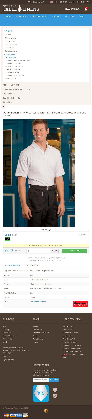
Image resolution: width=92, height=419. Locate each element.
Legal (5, 342)
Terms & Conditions (10, 336)
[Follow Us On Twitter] (55, 396)
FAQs (5, 326)
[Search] (7, 23)
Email (7, 356)
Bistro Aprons (10, 38)
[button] (87, 9)
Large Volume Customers (72, 351)
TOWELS (7, 102)
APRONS (8, 31)
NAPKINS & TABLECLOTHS (16, 89)
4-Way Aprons (10, 78)
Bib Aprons (9, 35)
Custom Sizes (68, 336)
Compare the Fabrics (70, 333)
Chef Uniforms (21, 17)
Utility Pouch (11, 57)
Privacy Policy (8, 339)
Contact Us (7, 333)
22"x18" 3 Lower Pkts (14, 64)
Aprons (9, 17)
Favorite (83, 235)
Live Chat (9, 359)
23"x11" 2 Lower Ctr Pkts (15, 66)
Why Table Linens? (69, 342)
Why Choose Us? (69, 339)
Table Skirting (69, 17)
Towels (81, 17)
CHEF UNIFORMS (11, 85)
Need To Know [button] (73, 9)
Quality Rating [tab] (31, 265)
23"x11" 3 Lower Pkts (14, 69)
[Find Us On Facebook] (55, 390)
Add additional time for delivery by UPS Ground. (46, 260)
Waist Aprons (10, 54)
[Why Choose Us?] (36, 2)
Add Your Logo (46, 230)
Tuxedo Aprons (11, 51)
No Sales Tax (67, 329)
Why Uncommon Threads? (72, 348)
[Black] (7, 239)
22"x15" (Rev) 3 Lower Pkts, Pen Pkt (18, 61)
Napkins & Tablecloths (39, 17)
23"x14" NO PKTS (13, 72)
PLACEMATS (9, 93)
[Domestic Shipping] (52, 2)
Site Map (6, 329)
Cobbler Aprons (11, 44)
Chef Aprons (10, 41)
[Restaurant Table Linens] (21, 7)
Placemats (56, 17)
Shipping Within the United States (74, 355)
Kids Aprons (9, 48)
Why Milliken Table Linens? (72, 345)
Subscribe (54, 379)
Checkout (85, 2)
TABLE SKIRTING (11, 98)
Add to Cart (74, 251)
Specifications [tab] (12, 265)
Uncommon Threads (38, 302)
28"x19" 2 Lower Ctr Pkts (15, 75)
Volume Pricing (68, 326)
